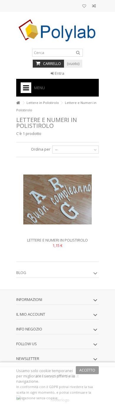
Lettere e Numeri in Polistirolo (57, 240)
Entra (59, 73)
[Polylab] (57, 30)
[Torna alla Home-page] (18, 103)
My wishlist (84, 6)
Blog (21, 272)
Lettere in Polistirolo (43, 102)
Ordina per (40, 149)
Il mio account (30, 314)
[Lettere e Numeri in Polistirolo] (57, 199)
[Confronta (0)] (94, 6)
